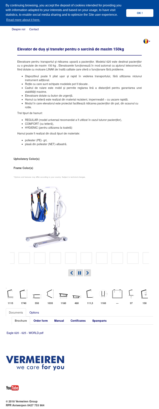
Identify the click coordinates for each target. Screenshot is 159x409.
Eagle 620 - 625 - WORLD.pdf (25, 333)
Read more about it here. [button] (23, 20)
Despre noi (18, 29)
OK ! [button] (140, 13)
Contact (34, 29)
